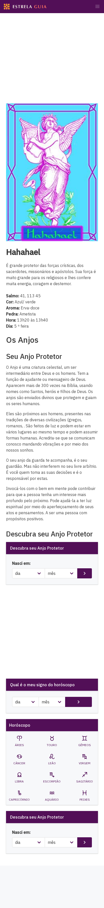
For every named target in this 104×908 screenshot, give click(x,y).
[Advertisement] (52, 62)
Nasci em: (21, 563)
